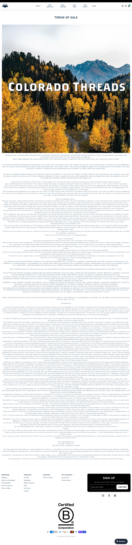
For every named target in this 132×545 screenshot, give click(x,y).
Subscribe (122, 487)
